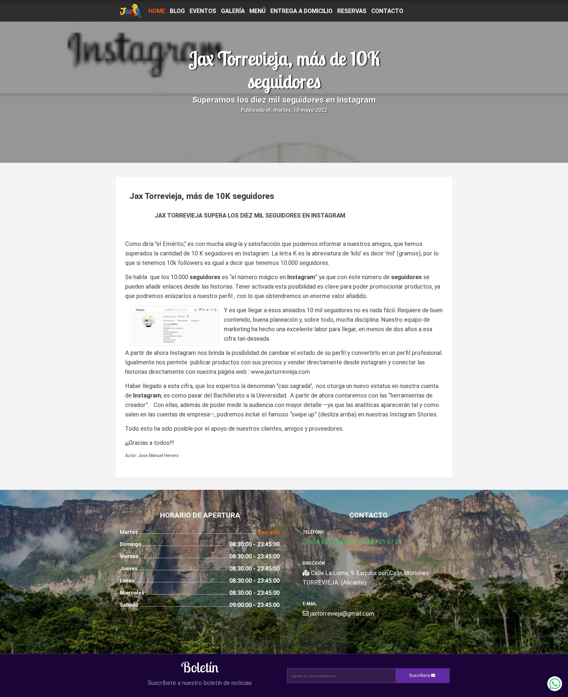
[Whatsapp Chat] (554, 683)
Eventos (203, 11)
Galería (233, 11)
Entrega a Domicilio (301, 11)
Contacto (387, 11)
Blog (177, 11)
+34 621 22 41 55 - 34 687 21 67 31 (354, 541)
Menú (257, 11)
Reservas (352, 11)
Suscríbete (420, 675)
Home (157, 11)
